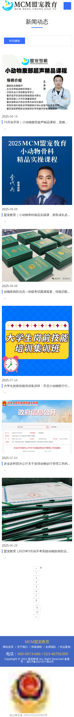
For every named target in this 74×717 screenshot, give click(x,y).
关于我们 (22, 647)
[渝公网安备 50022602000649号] (30, 672)
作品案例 (65, 647)
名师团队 (51, 647)
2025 (5, 116)
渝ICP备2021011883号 (40, 661)
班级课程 (36, 647)
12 (37, 607)
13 (37, 612)
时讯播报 (14, 40)
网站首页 (8, 647)
